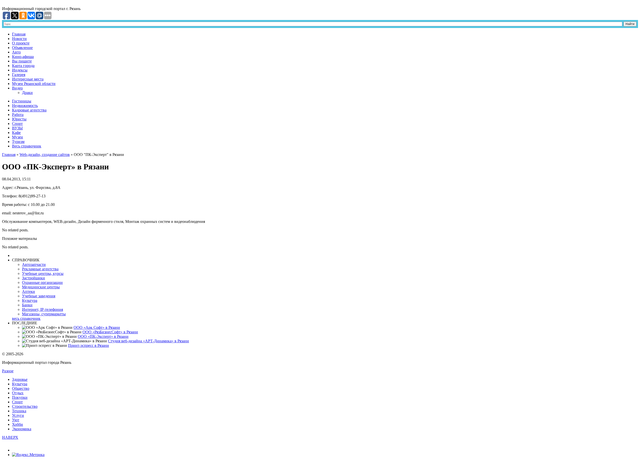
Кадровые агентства (29, 110)
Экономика (21, 429)
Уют (15, 420)
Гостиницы (21, 101)
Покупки (20, 397)
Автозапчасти (34, 264)
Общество (20, 388)
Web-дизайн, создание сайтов (45, 154)
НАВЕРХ (10, 437)
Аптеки (28, 291)
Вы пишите (22, 61)
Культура (29, 300)
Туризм (18, 141)
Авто (16, 52)
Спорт (17, 123)
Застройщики (33, 278)
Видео (17, 88)
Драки (27, 92)
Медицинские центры (41, 287)
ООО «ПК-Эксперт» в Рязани (103, 336)
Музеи (17, 137)
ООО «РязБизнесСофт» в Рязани (110, 332)
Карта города (23, 65)
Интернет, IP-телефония (42, 309)
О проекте (21, 43)
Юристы (19, 119)
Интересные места (28, 79)
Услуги (18, 415)
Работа (18, 114)
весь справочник (26, 318)
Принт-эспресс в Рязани (88, 345)
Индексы (20, 70)
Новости (19, 38)
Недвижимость (25, 105)
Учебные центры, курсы (43, 273)
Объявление (22, 47)
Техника (19, 411)
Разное (8, 371)
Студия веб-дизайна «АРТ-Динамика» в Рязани (148, 341)
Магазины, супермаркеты (44, 314)
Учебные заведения (38, 296)
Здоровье (20, 379)
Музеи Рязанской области (34, 83)
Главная (19, 34)
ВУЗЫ (17, 128)
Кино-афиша (23, 56)
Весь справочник (26, 146)
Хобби (17, 424)
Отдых (18, 393)
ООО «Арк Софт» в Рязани (97, 327)
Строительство (25, 406)
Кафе (16, 132)
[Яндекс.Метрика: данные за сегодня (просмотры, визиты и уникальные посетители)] (28, 455)
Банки (27, 305)
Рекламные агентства (40, 269)
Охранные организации (42, 282)
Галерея (18, 74)
